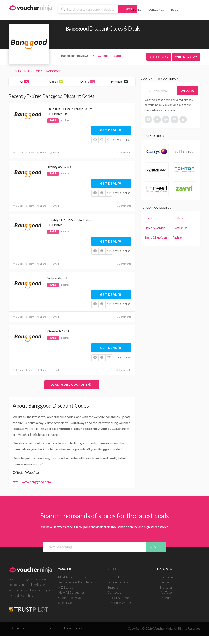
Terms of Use (44, 628)
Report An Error (118, 597)
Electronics (180, 227)
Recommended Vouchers (75, 582)
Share (43, 152)
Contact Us (115, 592)
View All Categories (71, 592)
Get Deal (109, 130)
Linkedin (165, 597)
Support (113, 587)
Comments (124, 152)
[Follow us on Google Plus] (165, 119)
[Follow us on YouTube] (174, 119)
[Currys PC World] (156, 151)
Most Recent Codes (72, 577)
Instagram (166, 587)
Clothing (178, 218)
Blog (174, 9)
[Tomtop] (184, 169)
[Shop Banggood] (29, 44)
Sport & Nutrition (156, 237)
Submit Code (67, 602)
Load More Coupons (70, 384)
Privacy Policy (73, 628)
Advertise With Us (120, 602)
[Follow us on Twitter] (157, 119)
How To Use (115, 577)
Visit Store (158, 56)
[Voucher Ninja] (30, 8)
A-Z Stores (65, 587)
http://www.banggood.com (32, 482)
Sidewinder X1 (57, 278)
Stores (136, 9)
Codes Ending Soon (71, 597)
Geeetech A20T (58, 331)
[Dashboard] (192, 7)
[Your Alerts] (186, 7)
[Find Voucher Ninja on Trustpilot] (28, 606)
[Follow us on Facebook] (148, 119)
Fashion (178, 237)
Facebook (166, 577)
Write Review (186, 56)
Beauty (149, 218)
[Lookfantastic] (184, 151)
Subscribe (188, 90)
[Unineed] (156, 188)
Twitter (165, 582)
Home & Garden (155, 227)
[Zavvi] (184, 188)
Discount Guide (118, 582)
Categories (156, 9)
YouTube (166, 592)
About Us (18, 628)
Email (55, 152)
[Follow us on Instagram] (183, 119)
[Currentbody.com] (156, 169)
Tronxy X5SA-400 (59, 167)
